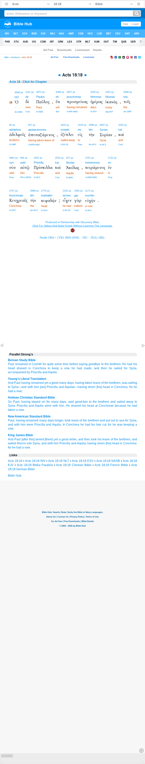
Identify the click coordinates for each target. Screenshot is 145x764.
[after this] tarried (33, 439)
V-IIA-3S (64, 144)
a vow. (26, 447)
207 (68, 158)
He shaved (73, 405)
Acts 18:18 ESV (82, 460)
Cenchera (120, 387)
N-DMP (12, 144)
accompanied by (19, 372)
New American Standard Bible (29, 416)
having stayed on (33, 401)
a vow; (17, 391)
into (29, 443)
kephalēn (46, 195)
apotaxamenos (37, 129)
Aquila (39, 405)
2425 (108, 92)
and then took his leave (94, 439)
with (29, 387)
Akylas (70, 162)
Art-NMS (18, 112)
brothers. (115, 364)
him (36, 387)
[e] (22, 92)
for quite (48, 364)
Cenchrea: (130, 443)
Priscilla (36, 372)
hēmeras (95, 96)
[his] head (102, 387)
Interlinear (15, 57)
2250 (93, 92)
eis (79, 129)
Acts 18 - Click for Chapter (28, 81)
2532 (121, 125)
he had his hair (90, 424)
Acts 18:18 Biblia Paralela (35, 465)
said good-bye (78, 401)
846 (22, 158)
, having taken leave (87, 382)
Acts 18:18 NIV (35, 460)
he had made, (82, 368)
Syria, (133, 368)
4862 (12, 158)
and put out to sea (112, 420)
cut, (104, 424)
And (10, 382)
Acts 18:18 (15, 460)
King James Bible (20, 435)
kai (120, 129)
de (27, 96)
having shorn (96, 443)
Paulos (40, 96)
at (96, 405)
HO (17, 97)
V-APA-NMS (72, 111)
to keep (53, 368)
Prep (80, 144)
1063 (76, 190)
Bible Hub (14, 475)
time (66, 364)
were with (51, 405)
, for (130, 387)
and (44, 372)
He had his (129, 364)
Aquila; (81, 443)
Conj (27, 111)
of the (104, 382)
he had (16, 447)
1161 (28, 92)
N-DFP (12, 210)
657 (30, 125)
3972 (39, 92)
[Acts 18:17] (4, 354)
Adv (57, 111)
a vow (65, 368)
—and (22, 387)
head (11, 368)
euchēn (89, 195)
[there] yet (51, 439)
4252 (36, 158)
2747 (12, 190)
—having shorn (85, 387)
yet (46, 382)
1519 (80, 125)
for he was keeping (121, 424)
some (58, 364)
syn (11, 162)
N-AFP (93, 111)
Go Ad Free (7, 756)
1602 (63, 125)
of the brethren (89, 420)
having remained (32, 382)
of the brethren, (121, 439)
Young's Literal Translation (27, 378)
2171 (87, 190)
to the (105, 364)
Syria (14, 387)
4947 (102, 125)
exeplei (65, 129)
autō (22, 162)
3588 (17, 92)
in (29, 368)
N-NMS (39, 112)
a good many (57, 382)
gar (76, 195)
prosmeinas (74, 96)
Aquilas (69, 387)
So (10, 401)
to (9, 387)
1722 (110, 158)
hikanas (110, 96)
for (125, 368)
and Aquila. (54, 424)
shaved (21, 368)
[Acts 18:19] (140, 354)
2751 (88, 158)
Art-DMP (127, 111)
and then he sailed (108, 368)
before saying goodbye (84, 364)
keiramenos (92, 162)
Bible (6, 57)
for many (52, 401)
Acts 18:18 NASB (108, 460)
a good (63, 439)
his (84, 405)
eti (57, 96)
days (70, 382)
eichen (67, 195)
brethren (114, 382)
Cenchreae (106, 405)
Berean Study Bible (22, 360)
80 (10, 125)
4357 (69, 92)
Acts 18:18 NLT (58, 460)
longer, (59, 420)
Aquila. (52, 372)
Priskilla (38, 162)
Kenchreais (16, 195)
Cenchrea (39, 368)
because (120, 405)
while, (73, 439)
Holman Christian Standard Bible (31, 397)
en (109, 162)
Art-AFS (92, 144)
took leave (72, 420)
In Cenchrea (71, 424)
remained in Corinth (28, 364)
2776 (43, 190)
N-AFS (103, 144)
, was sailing (128, 382)
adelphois (15, 129)
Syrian (104, 129)
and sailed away (121, 401)
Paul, (11, 420)
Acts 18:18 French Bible (111, 465)
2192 (65, 190)
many (43, 420)
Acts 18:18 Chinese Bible (73, 465)
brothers (103, 401)
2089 (58, 92)
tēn (91, 129)
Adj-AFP (109, 112)
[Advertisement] (72, 317)
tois (125, 96)
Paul (11, 364)
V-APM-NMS (34, 144)
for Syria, (131, 420)
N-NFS (37, 177)
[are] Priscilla (48, 387)
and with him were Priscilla (26, 424)
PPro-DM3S (25, 177)
